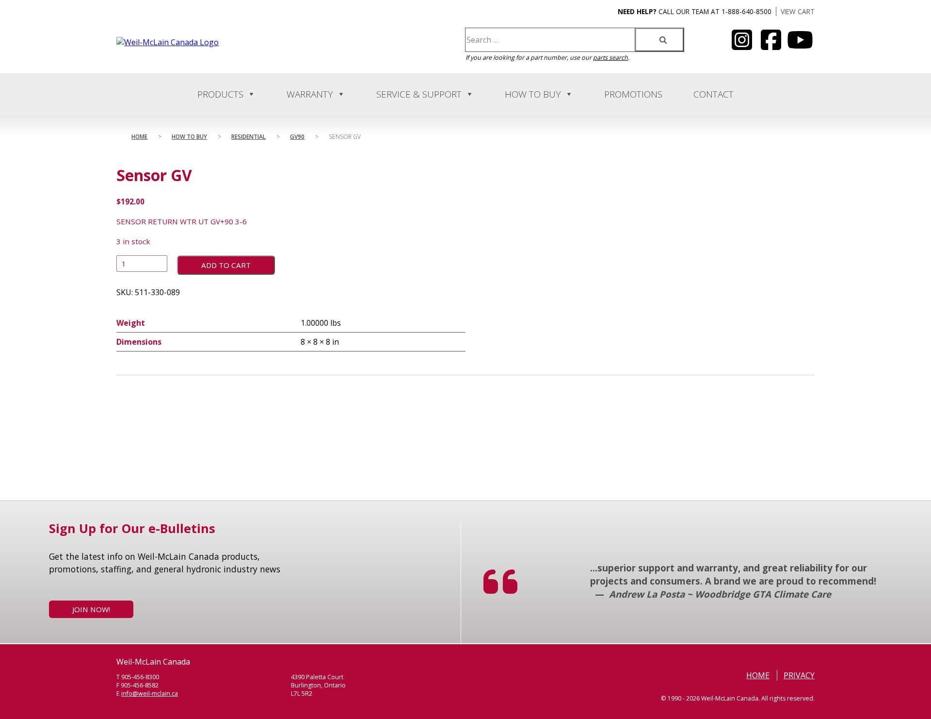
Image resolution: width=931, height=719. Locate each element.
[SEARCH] (659, 39)
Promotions (633, 94)
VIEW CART (798, 11)
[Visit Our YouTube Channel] (741, 45)
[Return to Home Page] (167, 42)
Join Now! (91, 609)
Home (139, 136)
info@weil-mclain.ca (149, 693)
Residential (248, 136)
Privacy (799, 675)
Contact (713, 94)
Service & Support (419, 94)
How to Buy (533, 94)
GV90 (297, 136)
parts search (610, 57)
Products (220, 94)
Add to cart (226, 265)
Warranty (310, 94)
